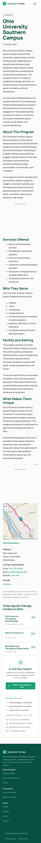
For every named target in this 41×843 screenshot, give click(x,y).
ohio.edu (15, 575)
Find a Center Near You (11, 778)
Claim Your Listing (9, 797)
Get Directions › (12, 543)
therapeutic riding (11, 67)
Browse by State (9, 773)
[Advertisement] (20, 221)
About (5, 816)
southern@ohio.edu (17, 572)
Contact (6, 821)
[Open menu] (35, 3)
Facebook (7, 584)
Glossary (6, 811)
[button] (20, 519)
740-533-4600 (16, 568)
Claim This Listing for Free (22, 686)
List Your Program (9, 792)
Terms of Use (22, 839)
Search (5, 783)
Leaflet (15, 538)
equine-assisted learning (17, 160)
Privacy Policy (10, 839)
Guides (5, 807)
